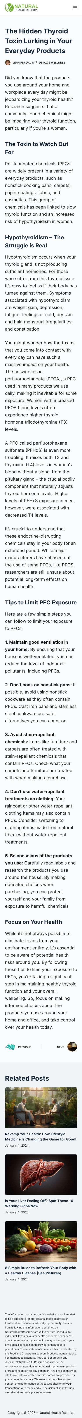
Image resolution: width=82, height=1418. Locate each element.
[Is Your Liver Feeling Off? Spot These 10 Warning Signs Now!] (41, 1174)
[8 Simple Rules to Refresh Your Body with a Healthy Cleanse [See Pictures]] (41, 1241)
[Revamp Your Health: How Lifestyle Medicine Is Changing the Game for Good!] (41, 1107)
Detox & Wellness (52, 62)
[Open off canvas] (75, 8)
